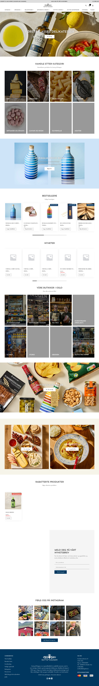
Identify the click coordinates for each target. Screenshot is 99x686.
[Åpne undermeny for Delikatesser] (33, 10)
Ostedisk (7, 10)
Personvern (8, 672)
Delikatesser (29, 10)
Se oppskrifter (72, 449)
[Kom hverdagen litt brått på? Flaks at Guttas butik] (41, 613)
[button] (89, 5)
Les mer (8, 274)
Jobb (6, 677)
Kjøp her (49, 168)
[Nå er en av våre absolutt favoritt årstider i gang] (73, 613)
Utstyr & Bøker (57, 10)
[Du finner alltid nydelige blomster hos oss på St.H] (41, 628)
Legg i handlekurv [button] (11, 229)
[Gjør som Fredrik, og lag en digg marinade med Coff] (73, 628)
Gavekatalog (8, 664)
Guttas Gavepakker (73, 10)
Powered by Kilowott (56, 674)
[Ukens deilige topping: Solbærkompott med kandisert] (57, 628)
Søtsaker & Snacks (42, 10)
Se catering (27, 449)
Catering (85, 10)
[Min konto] (93, 5)
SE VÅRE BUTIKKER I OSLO (74, 1)
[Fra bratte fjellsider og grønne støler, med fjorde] (25, 628)
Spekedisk (17, 10)
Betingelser (8, 669)
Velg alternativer (29, 229)
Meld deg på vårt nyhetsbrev (12, 674)
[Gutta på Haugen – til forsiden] (48, 7)
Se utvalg (49, 36)
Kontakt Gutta (8, 661)
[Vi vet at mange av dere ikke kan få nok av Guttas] (25, 613)
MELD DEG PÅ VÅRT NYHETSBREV (35, 1)
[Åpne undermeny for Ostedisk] (11, 10)
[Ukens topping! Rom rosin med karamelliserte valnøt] (57, 613)
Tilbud (92, 10)
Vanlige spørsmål (9, 666)
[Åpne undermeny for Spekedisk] (21, 10)
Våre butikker (8, 659)
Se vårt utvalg (49, 389)
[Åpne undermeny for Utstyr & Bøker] (63, 10)
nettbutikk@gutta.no (83, 668)
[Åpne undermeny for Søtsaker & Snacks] (49, 10)
